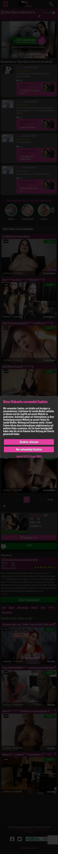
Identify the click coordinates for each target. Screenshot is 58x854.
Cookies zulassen (29, 442)
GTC (26, 456)
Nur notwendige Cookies (29, 449)
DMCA (39, 456)
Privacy (32, 456)
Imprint (19, 456)
